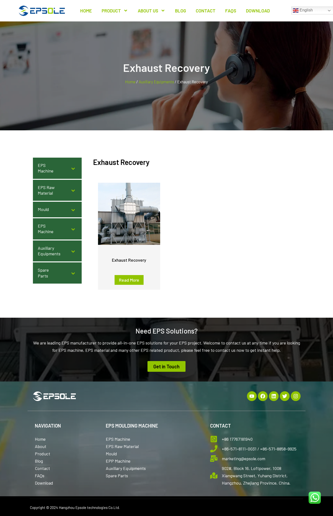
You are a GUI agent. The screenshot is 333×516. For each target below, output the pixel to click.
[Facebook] (263, 396)
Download (258, 10)
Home (86, 10)
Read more (129, 280)
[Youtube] (252, 396)
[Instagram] (296, 396)
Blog (180, 10)
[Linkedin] (274, 396)
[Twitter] (285, 396)
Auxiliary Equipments (156, 81)
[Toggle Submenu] (73, 168)
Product (111, 10)
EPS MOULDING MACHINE (132, 426)
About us (148, 10)
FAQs (230, 10)
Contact (205, 10)
